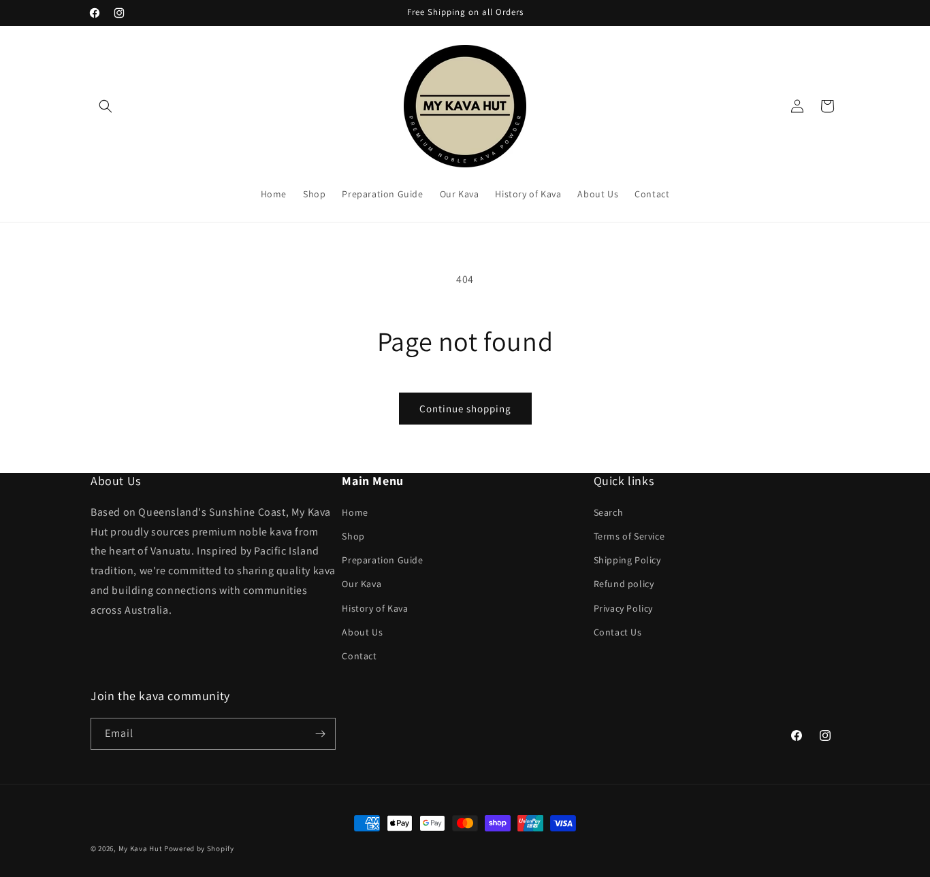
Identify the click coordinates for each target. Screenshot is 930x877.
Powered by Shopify (199, 848)
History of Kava (375, 607)
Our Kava (361, 583)
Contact (359, 655)
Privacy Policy (623, 607)
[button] (106, 106)
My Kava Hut (140, 848)
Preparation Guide (382, 559)
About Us (362, 631)
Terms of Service (629, 535)
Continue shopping (465, 408)
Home (355, 512)
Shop (353, 535)
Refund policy (624, 583)
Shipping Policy (627, 559)
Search (609, 512)
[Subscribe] (320, 734)
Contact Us (618, 631)
